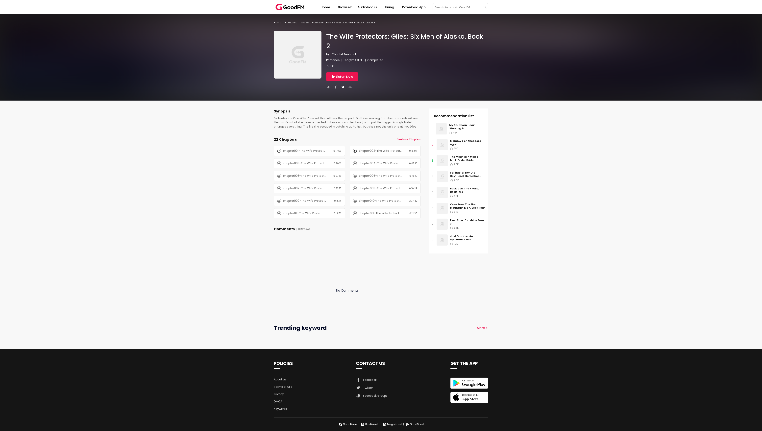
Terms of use (283, 387)
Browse (344, 7)
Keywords (280, 409)
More (481, 328)
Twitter (368, 388)
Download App (414, 7)
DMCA (278, 401)
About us (280, 379)
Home (325, 7)
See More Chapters (409, 139)
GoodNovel (350, 424)
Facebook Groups (375, 396)
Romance (291, 22)
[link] (277, 22)
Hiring (389, 7)
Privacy (279, 394)
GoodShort (417, 424)
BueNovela (372, 424)
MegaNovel (394, 424)
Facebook (370, 380)
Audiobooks (367, 7)
